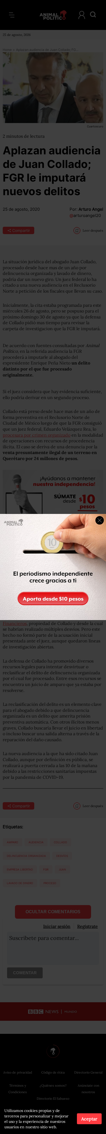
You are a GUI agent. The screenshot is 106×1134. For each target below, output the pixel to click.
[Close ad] (99, 520)
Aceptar (89, 1118)
